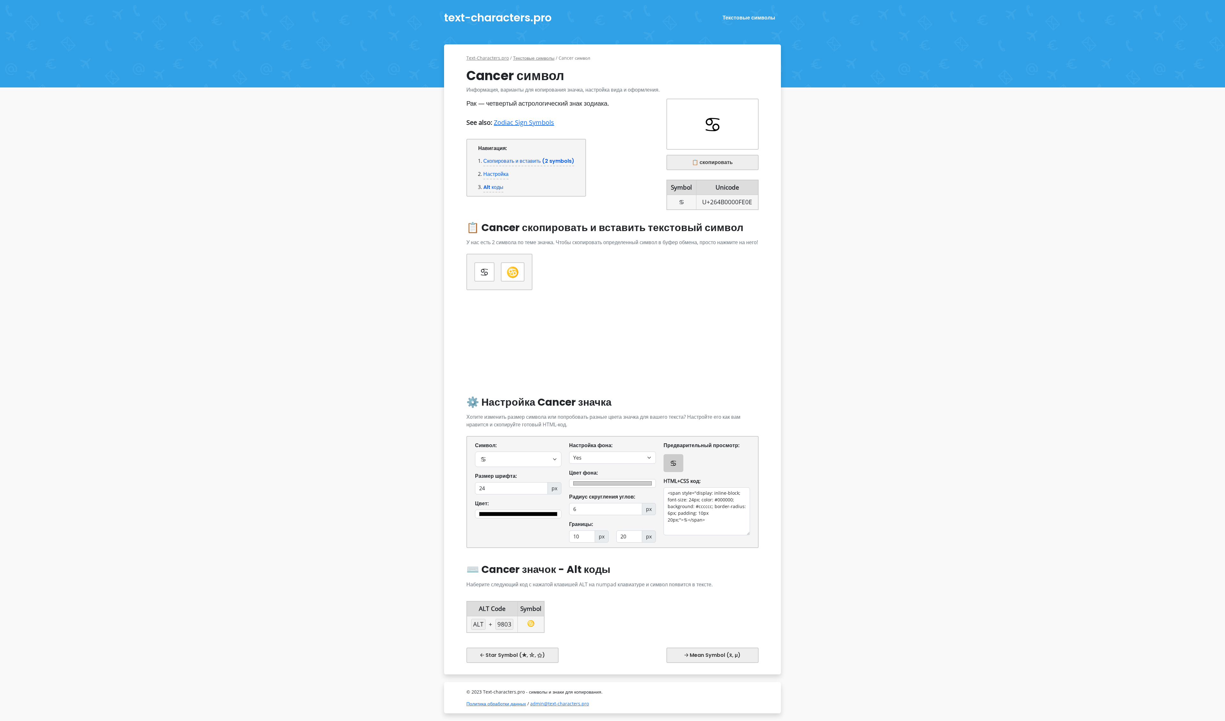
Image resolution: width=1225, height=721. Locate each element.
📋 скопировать (712, 162)
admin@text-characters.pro (559, 704)
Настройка (496, 174)
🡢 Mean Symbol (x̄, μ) (712, 655)
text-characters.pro (498, 17)
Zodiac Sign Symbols (524, 122)
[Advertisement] (612, 345)
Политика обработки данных (496, 704)
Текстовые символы (749, 17)
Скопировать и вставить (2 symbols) (528, 161)
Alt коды (493, 187)
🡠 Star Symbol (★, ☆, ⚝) (512, 655)
